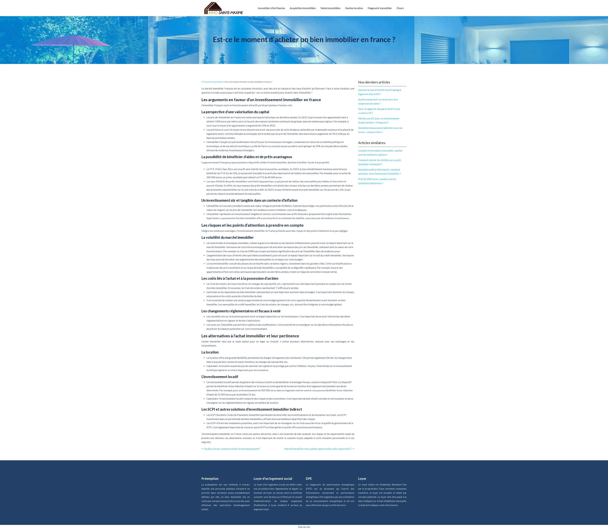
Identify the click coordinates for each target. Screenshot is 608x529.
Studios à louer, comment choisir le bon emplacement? (232, 448)
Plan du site (304, 527)
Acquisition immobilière (303, 7)
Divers (400, 7)
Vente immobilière (330, 7)
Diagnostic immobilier (380, 7)
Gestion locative (354, 7)
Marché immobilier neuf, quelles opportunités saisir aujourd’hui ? (318, 448)
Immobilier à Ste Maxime (271, 7)
